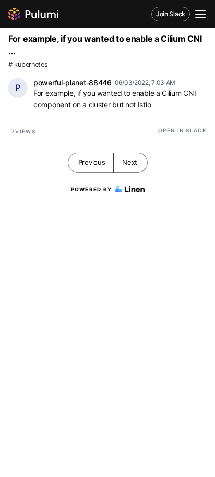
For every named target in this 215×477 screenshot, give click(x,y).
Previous (91, 162)
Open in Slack (182, 130)
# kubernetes (27, 64)
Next (129, 162)
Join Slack (170, 14)
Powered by (91, 189)
